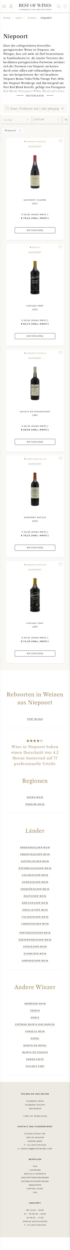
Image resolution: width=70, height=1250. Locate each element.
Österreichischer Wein (35, 868)
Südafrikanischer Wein (35, 939)
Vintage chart (35, 1188)
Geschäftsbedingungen (35, 1177)
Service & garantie (35, 1174)
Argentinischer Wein (35, 854)
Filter (8, 120)
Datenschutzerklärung (35, 1181)
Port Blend (35, 719)
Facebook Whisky (35, 1105)
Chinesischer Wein (35, 882)
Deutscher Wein (35, 896)
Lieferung (35, 1170)
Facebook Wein (35, 1101)
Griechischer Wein (35, 902)
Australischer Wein (35, 861)
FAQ (35, 1166)
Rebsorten (35, 1185)
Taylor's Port (35, 1066)
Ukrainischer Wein (35, 960)
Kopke (35, 1038)
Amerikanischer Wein (35, 847)
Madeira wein (34, 804)
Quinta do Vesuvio (35, 1052)
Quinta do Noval (35, 1045)
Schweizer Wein (35, 953)
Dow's (35, 1017)
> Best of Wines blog (35, 1116)
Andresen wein (35, 1003)
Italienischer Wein (35, 916)
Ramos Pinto (35, 1059)
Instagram (35, 1108)
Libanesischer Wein (35, 923)
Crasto (35, 1010)
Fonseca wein (35, 1031)
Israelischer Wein (35, 909)
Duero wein (35, 797)
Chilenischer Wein (35, 875)
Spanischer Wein (35, 946)
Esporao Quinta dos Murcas (35, 1024)
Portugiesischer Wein (35, 932)
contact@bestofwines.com (36, 1148)
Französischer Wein (35, 889)
